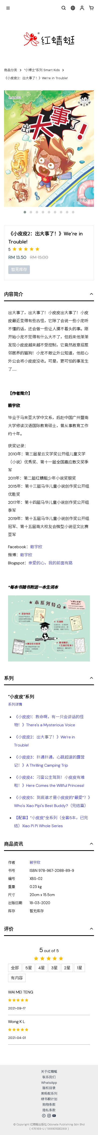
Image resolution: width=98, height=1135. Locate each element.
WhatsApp (49, 1083)
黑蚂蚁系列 (49, 1093)
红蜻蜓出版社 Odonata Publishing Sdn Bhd (57, 1124)
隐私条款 (49, 1110)
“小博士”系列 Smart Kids (42, 70)
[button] (25, 212)
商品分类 (10, 70)
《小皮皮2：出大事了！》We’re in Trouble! (36, 78)
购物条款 (49, 1104)
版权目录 (49, 1088)
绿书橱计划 (49, 1099)
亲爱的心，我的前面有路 (50, 563)
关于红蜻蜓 (49, 1071)
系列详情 (15, 704)
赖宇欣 (36, 546)
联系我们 (49, 1077)
